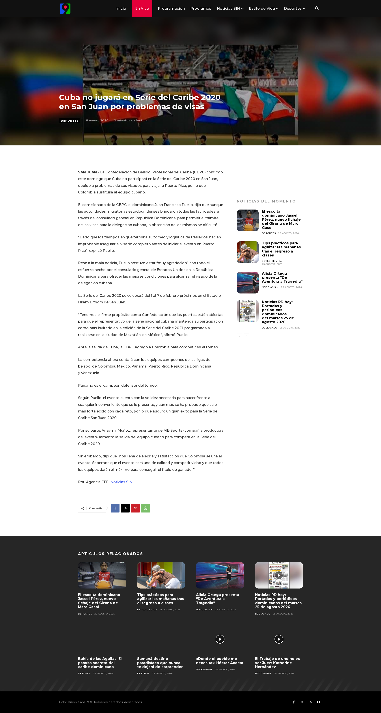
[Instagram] (302, 702)
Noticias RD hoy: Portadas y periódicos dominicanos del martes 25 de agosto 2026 (278, 312)
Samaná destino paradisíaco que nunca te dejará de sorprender (160, 663)
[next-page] (246, 336)
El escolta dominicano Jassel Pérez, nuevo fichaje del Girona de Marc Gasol (281, 219)
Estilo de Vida (272, 261)
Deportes (69, 120)
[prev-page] (239, 336)
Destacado (269, 327)
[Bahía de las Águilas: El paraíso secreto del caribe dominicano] (102, 639)
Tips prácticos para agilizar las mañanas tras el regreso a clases (281, 249)
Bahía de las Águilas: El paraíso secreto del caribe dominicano (100, 663)
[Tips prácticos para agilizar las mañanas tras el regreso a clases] (248, 252)
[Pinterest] (135, 508)
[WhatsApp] (145, 508)
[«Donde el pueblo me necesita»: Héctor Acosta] (220, 639)
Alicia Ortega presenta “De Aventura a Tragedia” (282, 277)
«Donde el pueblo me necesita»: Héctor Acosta (219, 661)
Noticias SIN (121, 482)
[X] (125, 508)
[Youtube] (319, 702)
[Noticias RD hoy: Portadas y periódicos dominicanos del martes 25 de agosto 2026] (248, 311)
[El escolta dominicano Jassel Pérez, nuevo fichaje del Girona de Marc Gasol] (248, 220)
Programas (204, 669)
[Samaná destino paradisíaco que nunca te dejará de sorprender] (161, 639)
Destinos (84, 673)
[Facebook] (115, 508)
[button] (317, 9)
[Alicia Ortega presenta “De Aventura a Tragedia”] (248, 282)
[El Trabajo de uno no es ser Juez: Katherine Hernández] (279, 639)
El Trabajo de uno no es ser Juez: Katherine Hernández (277, 663)
